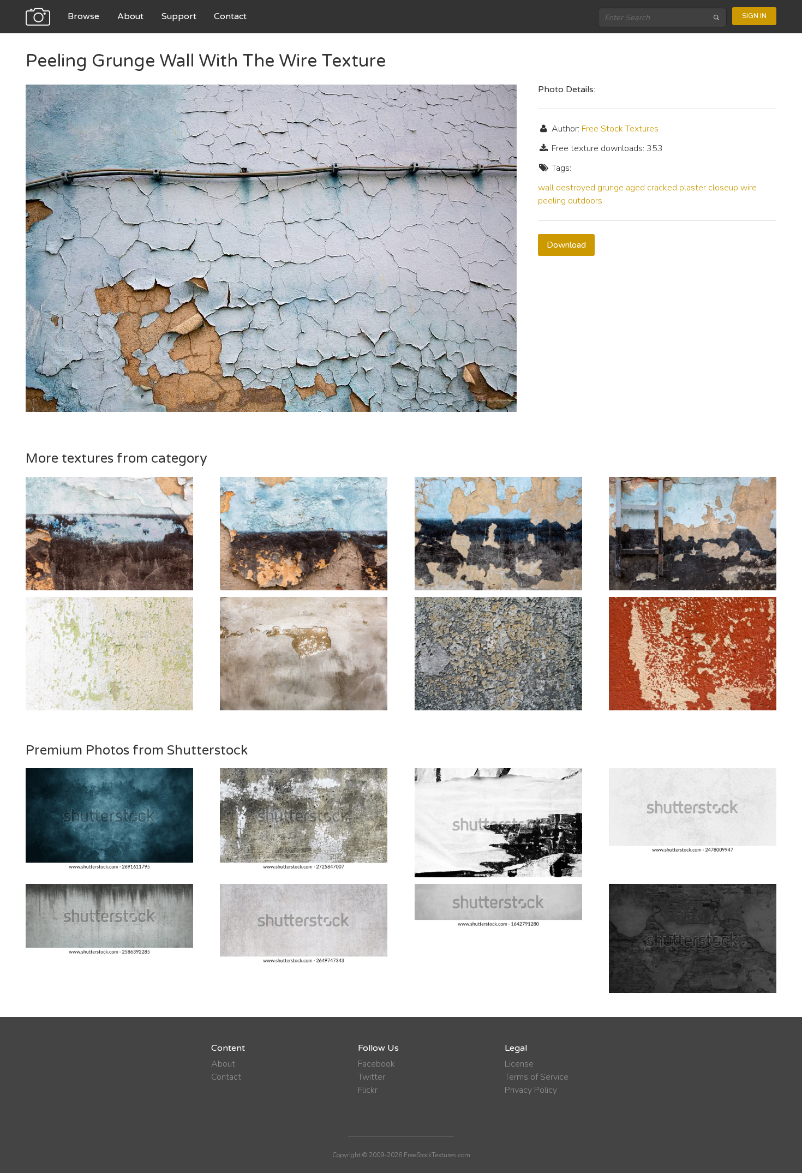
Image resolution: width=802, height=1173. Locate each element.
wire (748, 188)
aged (635, 188)
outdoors (585, 201)
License (519, 1064)
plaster (692, 188)
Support (178, 16)
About (130, 16)
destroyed (575, 188)
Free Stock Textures (620, 129)
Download (566, 245)
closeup (723, 188)
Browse (83, 16)
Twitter (371, 1077)
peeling (552, 201)
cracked (662, 188)
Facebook (376, 1064)
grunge (610, 188)
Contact (230, 16)
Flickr (368, 1090)
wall (546, 188)
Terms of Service (536, 1077)
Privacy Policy (531, 1090)
